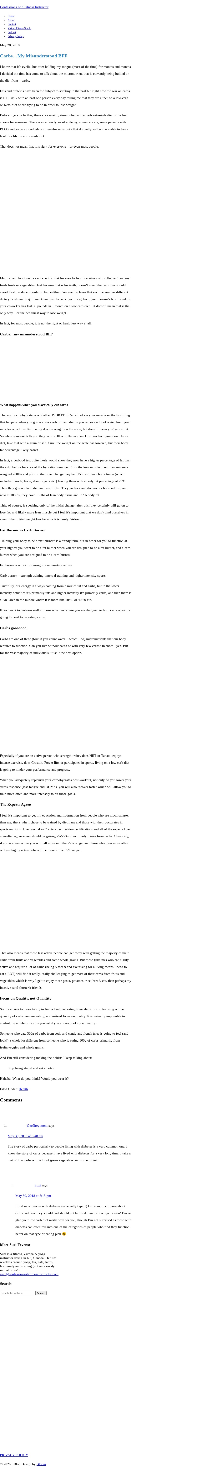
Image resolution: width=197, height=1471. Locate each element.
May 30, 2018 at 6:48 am (25, 1136)
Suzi (38, 1185)
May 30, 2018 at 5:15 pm (33, 1196)
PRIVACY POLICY (14, 1455)
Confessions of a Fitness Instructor (24, 7)
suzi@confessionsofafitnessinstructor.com (29, 1274)
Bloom (41, 1464)
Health (23, 1089)
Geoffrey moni (37, 1125)
